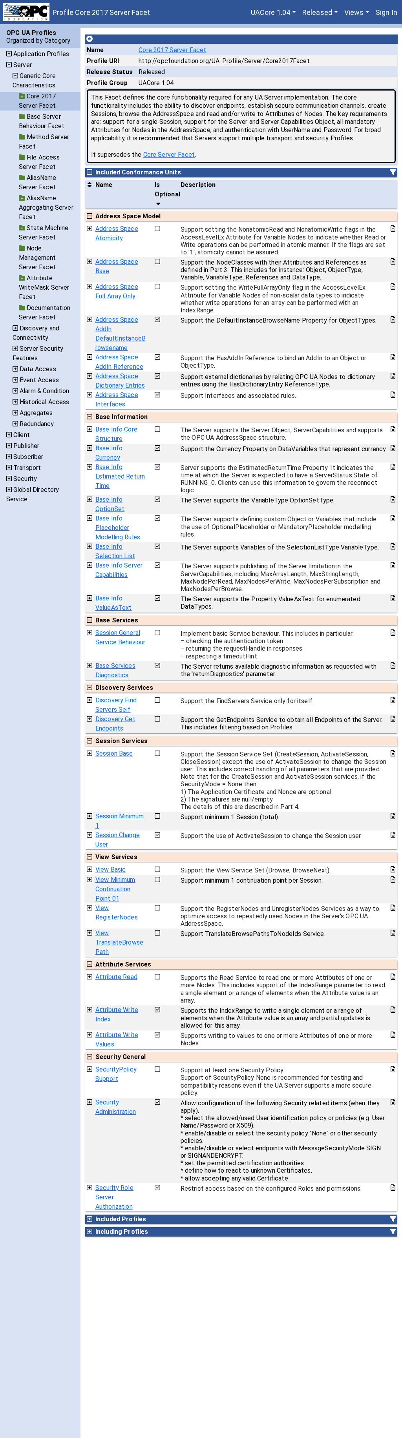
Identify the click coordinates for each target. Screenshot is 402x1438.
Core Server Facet (169, 154)
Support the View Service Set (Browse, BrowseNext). (256, 870)
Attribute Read (116, 977)
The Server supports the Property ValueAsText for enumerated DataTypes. (270, 602)
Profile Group (107, 83)
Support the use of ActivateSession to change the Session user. (271, 836)
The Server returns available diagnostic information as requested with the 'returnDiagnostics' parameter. (278, 670)
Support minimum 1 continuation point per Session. (252, 880)
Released (317, 12)
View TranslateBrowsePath (119, 942)
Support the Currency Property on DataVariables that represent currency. (284, 449)
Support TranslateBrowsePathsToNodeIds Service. (253, 934)
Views (354, 12)
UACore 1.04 (271, 12)
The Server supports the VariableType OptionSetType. (258, 500)
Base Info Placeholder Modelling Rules (117, 528)
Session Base (114, 753)
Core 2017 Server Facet (172, 50)
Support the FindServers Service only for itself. (247, 701)
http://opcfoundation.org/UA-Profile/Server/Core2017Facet (224, 61)
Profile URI (103, 61)
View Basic (110, 869)
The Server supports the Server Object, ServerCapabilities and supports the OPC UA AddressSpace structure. (282, 433)
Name (95, 50)
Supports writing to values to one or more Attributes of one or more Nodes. (276, 1039)
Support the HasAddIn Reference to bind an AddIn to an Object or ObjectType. (273, 361)
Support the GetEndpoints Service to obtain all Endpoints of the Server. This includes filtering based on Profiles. (282, 723)
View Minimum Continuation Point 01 (115, 889)
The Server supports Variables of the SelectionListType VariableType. (280, 547)
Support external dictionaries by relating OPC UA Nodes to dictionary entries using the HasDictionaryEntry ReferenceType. (278, 380)
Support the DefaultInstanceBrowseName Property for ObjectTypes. (278, 320)
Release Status (110, 72)
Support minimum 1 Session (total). (230, 817)
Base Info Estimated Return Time (120, 476)
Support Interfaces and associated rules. (238, 395)
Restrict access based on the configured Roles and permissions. (271, 1188)
